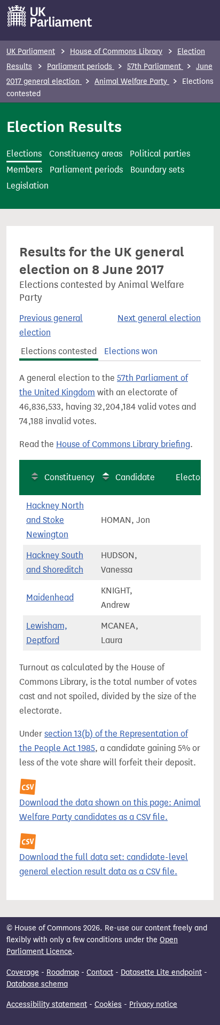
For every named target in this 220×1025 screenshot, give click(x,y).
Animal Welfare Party (132, 81)
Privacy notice (153, 1004)
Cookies (108, 1004)
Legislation (27, 186)
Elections (24, 153)
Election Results (64, 126)
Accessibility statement (46, 1004)
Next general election (159, 318)
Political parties (160, 153)
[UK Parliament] (49, 16)
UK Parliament (30, 51)
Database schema (37, 984)
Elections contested (59, 351)
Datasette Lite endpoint (161, 972)
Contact (100, 972)
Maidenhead (50, 597)
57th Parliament (155, 66)
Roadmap (62, 972)
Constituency (69, 477)
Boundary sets (157, 170)
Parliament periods (80, 66)
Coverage (22, 972)
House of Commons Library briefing (123, 444)
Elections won (131, 351)
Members (24, 170)
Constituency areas (85, 153)
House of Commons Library (116, 51)
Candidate (135, 477)
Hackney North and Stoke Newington (55, 519)
